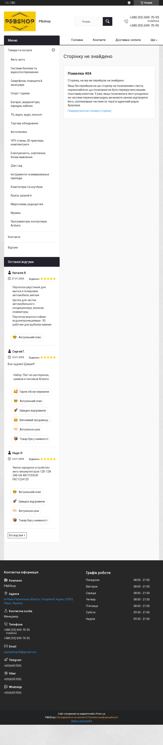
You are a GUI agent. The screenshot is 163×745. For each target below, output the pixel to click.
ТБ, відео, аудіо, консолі (26, 114)
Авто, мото (18, 59)
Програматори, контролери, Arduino (29, 223)
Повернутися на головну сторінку (89, 110)
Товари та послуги (20, 50)
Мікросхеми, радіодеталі (27, 204)
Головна (77, 40)
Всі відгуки (16, 535)
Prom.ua (100, 713)
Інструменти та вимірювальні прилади (30, 176)
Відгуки (13, 247)
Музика (15, 213)
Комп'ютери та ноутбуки (27, 186)
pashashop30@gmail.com (20, 652)
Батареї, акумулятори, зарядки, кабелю (25, 104)
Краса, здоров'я (21, 195)
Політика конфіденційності (103, 717)
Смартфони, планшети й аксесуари (26, 82)
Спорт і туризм (20, 93)
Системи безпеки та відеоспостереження (24, 70)
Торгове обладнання (24, 123)
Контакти (99, 40)
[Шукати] (107, 21)
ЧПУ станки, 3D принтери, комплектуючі (27, 142)
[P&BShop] (20, 21)
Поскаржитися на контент (71, 717)
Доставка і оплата (128, 40)
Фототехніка (19, 131)
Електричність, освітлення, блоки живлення (28, 155)
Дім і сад (16, 165)
